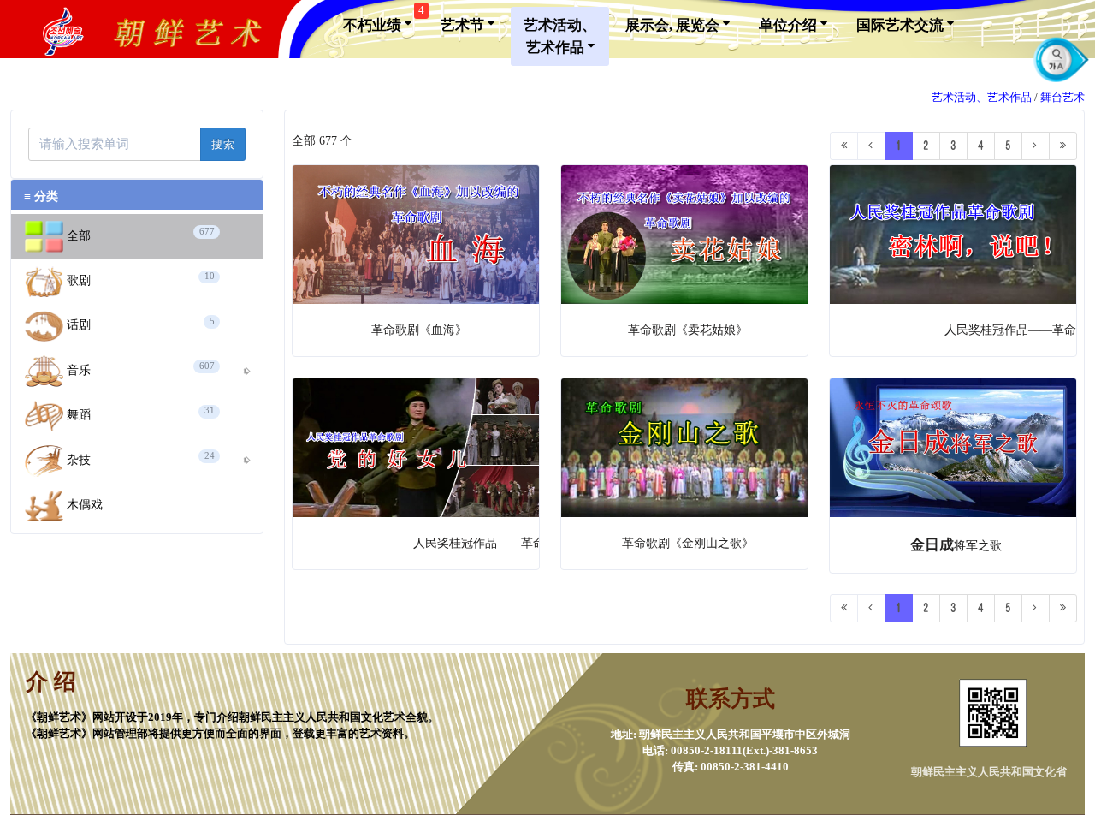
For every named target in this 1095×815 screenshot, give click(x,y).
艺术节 (464, 25)
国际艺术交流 (901, 25)
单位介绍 (789, 25)
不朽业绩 (383, 20)
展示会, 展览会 (674, 25)
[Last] (1063, 146)
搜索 (222, 144)
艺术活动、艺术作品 (560, 36)
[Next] (1035, 146)
